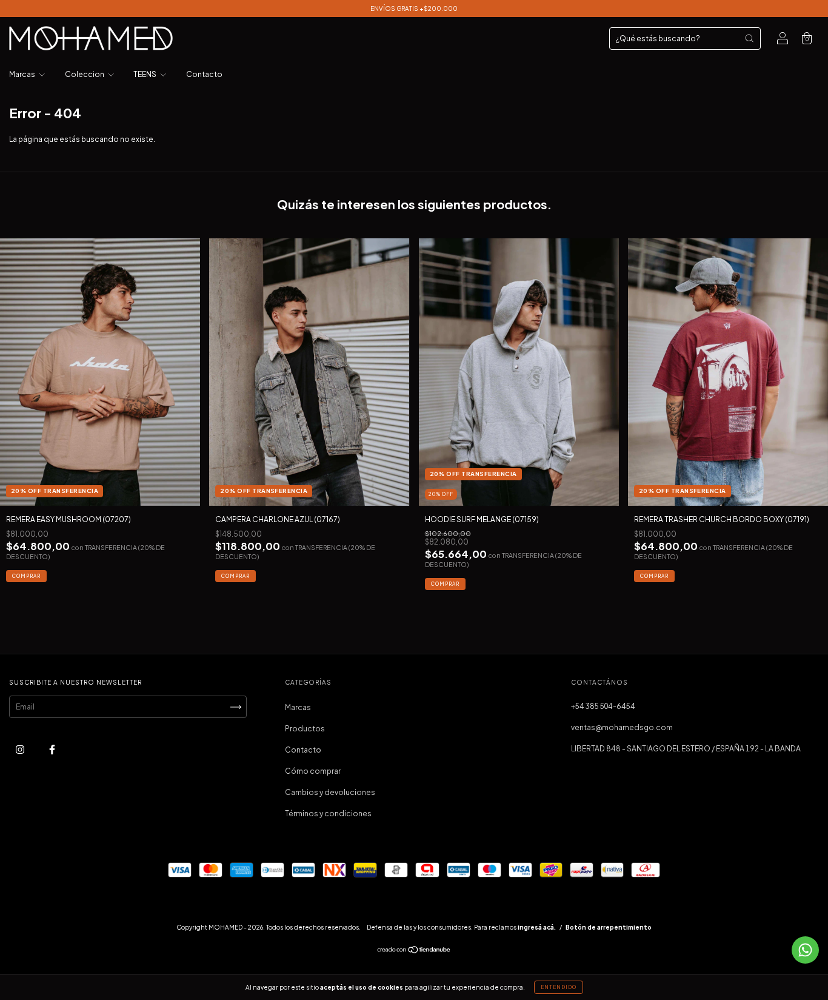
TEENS (145, 74)
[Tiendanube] (414, 951)
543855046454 (603, 706)
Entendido (558, 987)
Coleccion (85, 74)
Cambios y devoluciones (330, 792)
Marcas (22, 74)
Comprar (26, 576)
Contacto (204, 74)
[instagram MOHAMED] (20, 749)
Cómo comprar (313, 771)
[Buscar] (749, 38)
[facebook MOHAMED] (52, 749)
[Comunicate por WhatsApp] (805, 950)
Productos (305, 728)
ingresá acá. (537, 927)
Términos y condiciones (328, 813)
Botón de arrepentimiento (609, 927)
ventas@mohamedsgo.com (622, 727)
